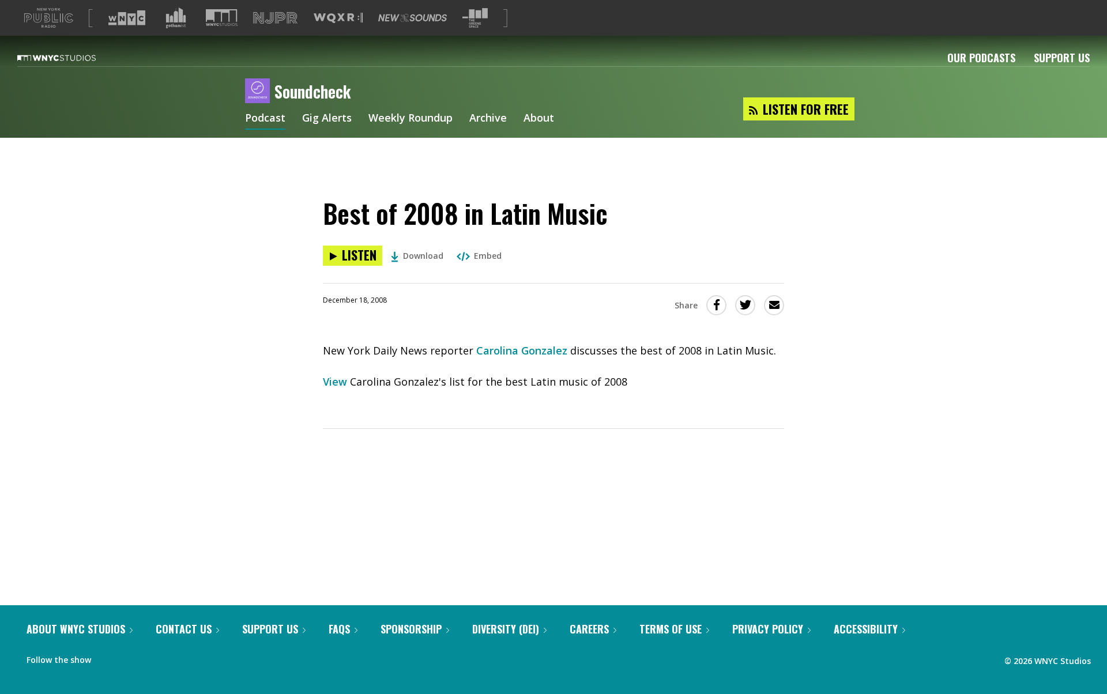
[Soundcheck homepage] (259, 91)
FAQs (339, 628)
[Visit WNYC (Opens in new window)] (126, 17)
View (336, 382)
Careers (589, 628)
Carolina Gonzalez (521, 350)
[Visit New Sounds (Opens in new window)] (412, 18)
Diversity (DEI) (505, 628)
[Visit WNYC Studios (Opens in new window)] (222, 17)
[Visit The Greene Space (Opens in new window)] (475, 18)
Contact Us (184, 628)
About (539, 119)
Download (423, 255)
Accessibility (866, 628)
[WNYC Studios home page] (71, 57)
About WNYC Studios (76, 628)
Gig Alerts (327, 119)
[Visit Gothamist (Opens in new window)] (175, 17)
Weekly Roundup (410, 119)
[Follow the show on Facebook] (108, 657)
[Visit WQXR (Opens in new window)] (338, 18)
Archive (488, 119)
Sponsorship (411, 628)
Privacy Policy (767, 628)
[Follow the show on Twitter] (130, 657)
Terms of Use (670, 628)
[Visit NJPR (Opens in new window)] (275, 18)
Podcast (265, 119)
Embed (488, 255)
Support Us (1062, 57)
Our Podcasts (981, 57)
